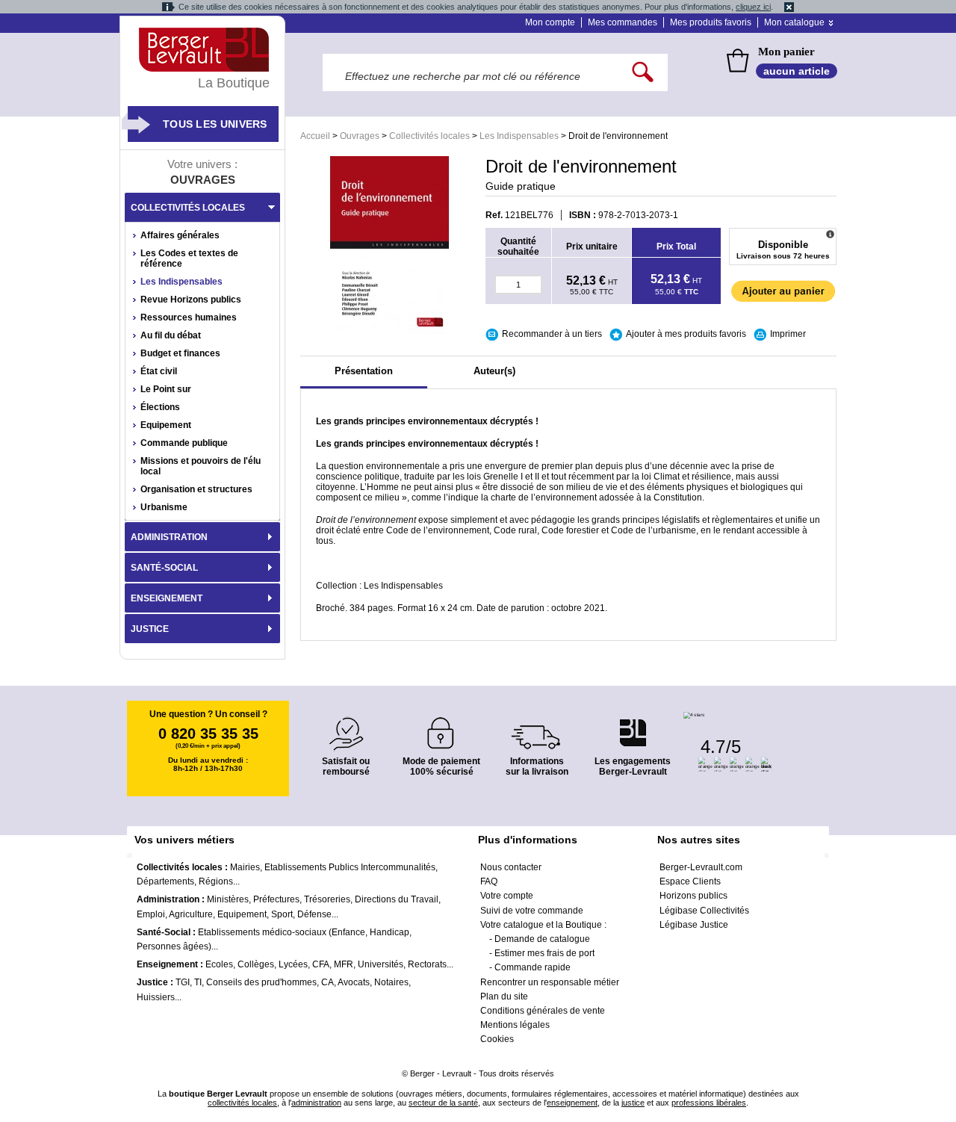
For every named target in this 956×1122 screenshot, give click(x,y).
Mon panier (786, 52)
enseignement (572, 1102)
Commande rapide (532, 967)
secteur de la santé (443, 1102)
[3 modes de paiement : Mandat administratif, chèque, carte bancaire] (441, 728)
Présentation (364, 370)
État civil (158, 371)
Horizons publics (693, 895)
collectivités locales (242, 1102)
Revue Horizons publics (190, 299)
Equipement (165, 425)
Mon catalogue (794, 22)
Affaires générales (180, 235)
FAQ (488, 881)
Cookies (497, 1039)
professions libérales (708, 1102)
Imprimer (788, 334)
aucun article (796, 71)
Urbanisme (163, 507)
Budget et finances (180, 353)
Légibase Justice (693, 925)
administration (316, 1102)
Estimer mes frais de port (544, 953)
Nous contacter (510, 867)
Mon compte (550, 22)
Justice (150, 629)
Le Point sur (165, 389)
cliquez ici (753, 6)
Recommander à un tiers (552, 334)
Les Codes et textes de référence (189, 258)
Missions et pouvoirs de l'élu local (200, 466)
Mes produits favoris (710, 22)
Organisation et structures (196, 489)
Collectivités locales (429, 136)
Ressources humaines (188, 317)
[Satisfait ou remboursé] (346, 725)
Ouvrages (359, 136)
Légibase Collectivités (704, 910)
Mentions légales (515, 1025)
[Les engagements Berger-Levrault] (632, 725)
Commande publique (184, 443)
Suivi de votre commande (531, 910)
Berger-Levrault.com (700, 867)
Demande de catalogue (542, 939)
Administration (169, 537)
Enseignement (166, 598)
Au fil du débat (170, 335)
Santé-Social (164, 567)
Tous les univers (215, 124)
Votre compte (506, 895)
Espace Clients (690, 881)
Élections (160, 407)
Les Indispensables (519, 136)
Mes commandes (622, 22)
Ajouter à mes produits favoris (686, 334)
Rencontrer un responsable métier (549, 982)
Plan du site (504, 996)
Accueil (315, 136)
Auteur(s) (494, 370)
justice (633, 1102)
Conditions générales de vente (542, 1010)
